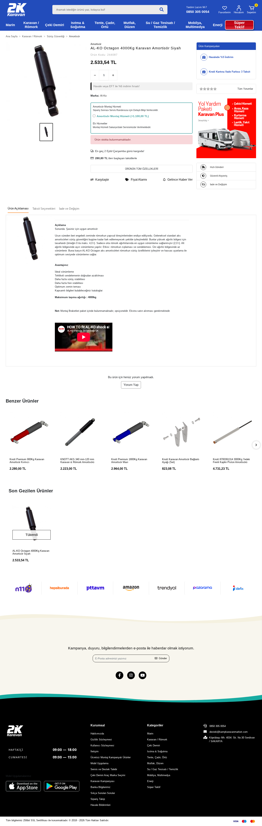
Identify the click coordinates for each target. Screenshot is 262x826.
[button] (251, 9)
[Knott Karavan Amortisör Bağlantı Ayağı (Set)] (181, 432)
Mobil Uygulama (99, 763)
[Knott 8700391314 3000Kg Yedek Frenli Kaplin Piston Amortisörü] (232, 432)
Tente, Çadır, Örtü (157, 757)
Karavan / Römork (157, 739)
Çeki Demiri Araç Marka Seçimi (108, 775)
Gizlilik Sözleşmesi (101, 739)
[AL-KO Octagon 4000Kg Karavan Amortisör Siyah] (31, 524)
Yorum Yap (131, 384)
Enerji (150, 781)
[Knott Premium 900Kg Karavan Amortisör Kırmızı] (29, 432)
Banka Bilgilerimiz (100, 787)
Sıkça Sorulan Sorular (103, 793)
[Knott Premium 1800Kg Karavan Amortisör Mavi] (131, 432)
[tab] (18, 208)
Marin (150, 733)
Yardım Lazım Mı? (196, 7)
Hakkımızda (97, 733)
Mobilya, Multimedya (158, 775)
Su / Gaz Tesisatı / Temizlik (162, 769)
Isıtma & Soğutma (157, 751)
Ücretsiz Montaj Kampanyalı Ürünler (111, 757)
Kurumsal (98, 725)
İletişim (95, 751)
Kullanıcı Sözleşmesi (102, 745)
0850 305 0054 (217, 726)
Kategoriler (155, 725)
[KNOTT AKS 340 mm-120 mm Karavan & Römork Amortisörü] (80, 432)
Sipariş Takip (98, 799)
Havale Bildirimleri (100, 805)
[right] (256, 445)
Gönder (163, 658)
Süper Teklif (153, 787)
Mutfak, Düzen (155, 763)
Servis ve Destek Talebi (104, 769)
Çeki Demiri (153, 745)
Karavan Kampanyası (103, 781)
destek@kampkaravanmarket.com (228, 731)
